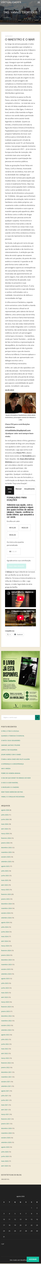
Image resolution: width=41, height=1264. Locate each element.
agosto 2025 (5, 866)
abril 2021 (4, 1110)
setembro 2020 (6, 1142)
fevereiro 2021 (6, 1119)
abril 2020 (4, 1166)
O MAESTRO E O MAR (20, 39)
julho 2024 (4, 927)
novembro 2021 (6, 1077)
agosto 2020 (5, 1147)
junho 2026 (5, 819)
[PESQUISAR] (37, 717)
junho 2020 (5, 1156)
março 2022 (5, 1058)
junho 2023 (5, 988)
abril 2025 (4, 885)
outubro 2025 (5, 857)
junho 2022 (5, 1044)
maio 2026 (4, 824)
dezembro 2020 (6, 1128)
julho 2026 (4, 815)
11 (9, 1219)
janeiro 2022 (5, 1067)
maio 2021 (4, 1105)
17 (4, 1225)
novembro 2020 (6, 1133)
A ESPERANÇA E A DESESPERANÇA (12, 764)
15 (31, 1219)
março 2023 (5, 1002)
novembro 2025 (6, 852)
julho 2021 (4, 1096)
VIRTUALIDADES (11, 2)
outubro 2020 (5, 1138)
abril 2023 (4, 997)
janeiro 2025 (5, 899)
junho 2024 (5, 932)
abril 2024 (4, 941)
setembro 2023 (6, 974)
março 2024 (5, 946)
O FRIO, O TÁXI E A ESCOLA (10, 731)
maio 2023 (4, 993)
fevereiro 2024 (6, 950)
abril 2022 (4, 1053)
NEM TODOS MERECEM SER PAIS (12, 792)
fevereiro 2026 (6, 838)
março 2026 (5, 833)
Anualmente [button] (29, 489)
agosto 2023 (5, 978)
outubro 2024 (5, 913)
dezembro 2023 (6, 960)
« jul (2, 1244)
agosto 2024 (5, 922)
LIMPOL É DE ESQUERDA (9, 750)
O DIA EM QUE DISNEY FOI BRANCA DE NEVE (16, 778)
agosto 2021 (5, 1091)
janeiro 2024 (5, 955)
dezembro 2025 (6, 847)
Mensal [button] (18, 489)
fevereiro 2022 (6, 1063)
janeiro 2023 (5, 1011)
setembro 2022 (6, 1030)
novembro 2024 (6, 908)
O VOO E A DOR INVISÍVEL (9, 783)
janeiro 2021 (5, 1124)
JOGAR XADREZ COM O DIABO (11, 754)
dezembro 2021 (6, 1072)
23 (37, 1225)
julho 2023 (4, 983)
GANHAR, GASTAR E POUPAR (10, 745)
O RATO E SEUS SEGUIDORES (10, 740)
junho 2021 (5, 1100)
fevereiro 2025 (6, 894)
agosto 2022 (5, 1035)
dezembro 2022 (6, 1016)
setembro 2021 (6, 1086)
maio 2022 (4, 1049)
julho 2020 (4, 1152)
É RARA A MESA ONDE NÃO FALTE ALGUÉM (15, 759)
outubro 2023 (5, 969)
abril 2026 (4, 829)
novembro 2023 (6, 964)
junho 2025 (5, 876)
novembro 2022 (6, 1021)
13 (20, 1219)
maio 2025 (4, 880)
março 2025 (5, 890)
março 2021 (5, 1114)
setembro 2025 (6, 861)
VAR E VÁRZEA (5, 768)
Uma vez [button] (10, 490)
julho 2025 (4, 871)
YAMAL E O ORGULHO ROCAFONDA (13, 797)
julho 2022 (4, 1039)
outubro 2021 (5, 1082)
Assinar (33, 1259)
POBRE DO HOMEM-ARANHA (10, 773)
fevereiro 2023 (6, 1007)
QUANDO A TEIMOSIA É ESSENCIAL (12, 736)
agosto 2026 (5, 810)
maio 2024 (4, 936)
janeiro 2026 (5, 843)
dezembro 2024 (6, 904)
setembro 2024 (6, 918)
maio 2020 (4, 1161)
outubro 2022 (5, 1025)
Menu (39, 2)
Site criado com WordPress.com (20, 1260)
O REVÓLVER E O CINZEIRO (10, 787)
